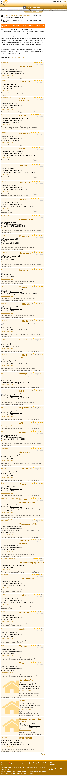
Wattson (23, 165)
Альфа (22, 432)
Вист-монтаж (25, 738)
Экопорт (23, 374)
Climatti (22, 115)
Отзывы (37, 7)
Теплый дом (25, 321)
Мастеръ (23, 148)
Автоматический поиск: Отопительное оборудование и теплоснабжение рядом (23, 25)
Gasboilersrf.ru (26, 680)
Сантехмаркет (26, 452)
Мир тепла (24, 408)
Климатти (24, 270)
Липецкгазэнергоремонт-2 (31, 563)
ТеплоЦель (24, 304)
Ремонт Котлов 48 (24, 99)
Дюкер (22, 199)
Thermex (23, 646)
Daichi (22, 629)
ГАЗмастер (24, 133)
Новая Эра (24, 612)
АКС (21, 423)
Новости (30, 7)
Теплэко (23, 287)
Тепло (22, 663)
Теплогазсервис (26, 579)
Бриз (21, 391)
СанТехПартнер (26, 219)
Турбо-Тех (24, 595)
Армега (22, 700)
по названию (12, 57)
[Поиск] (24, 7)
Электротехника (26, 66)
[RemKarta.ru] (8, 1)
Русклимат (24, 236)
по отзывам (20, 57)
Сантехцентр (25, 253)
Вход (64, 1)
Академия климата (24, 542)
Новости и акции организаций (57, 771)
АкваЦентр (24, 182)
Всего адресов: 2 (6, 426)
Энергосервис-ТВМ (28, 524)
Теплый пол (25, 469)
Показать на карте (7, 75)
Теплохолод (24, 81)
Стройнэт (23, 484)
